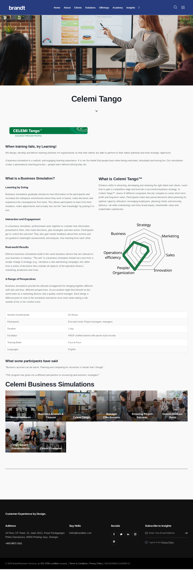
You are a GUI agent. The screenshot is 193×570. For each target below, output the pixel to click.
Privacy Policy (167, 542)
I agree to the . (161, 542)
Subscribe (185, 533)
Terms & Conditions (79, 563)
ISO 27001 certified (49, 563)
